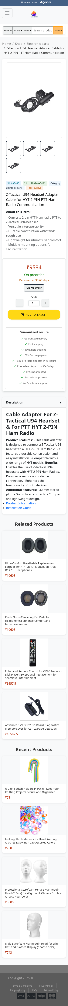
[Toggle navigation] (7, 13)
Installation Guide (18, 508)
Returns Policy (51, 990)
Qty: (34, 296)
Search (58, 30)
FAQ (34, 990)
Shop (18, 44)
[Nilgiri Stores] (34, 14)
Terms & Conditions (22, 985)
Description (34, 402)
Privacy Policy (46, 985)
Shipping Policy (17, 990)
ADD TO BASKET (36, 314)
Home (6, 44)
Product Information (21, 503)
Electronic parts (38, 44)
